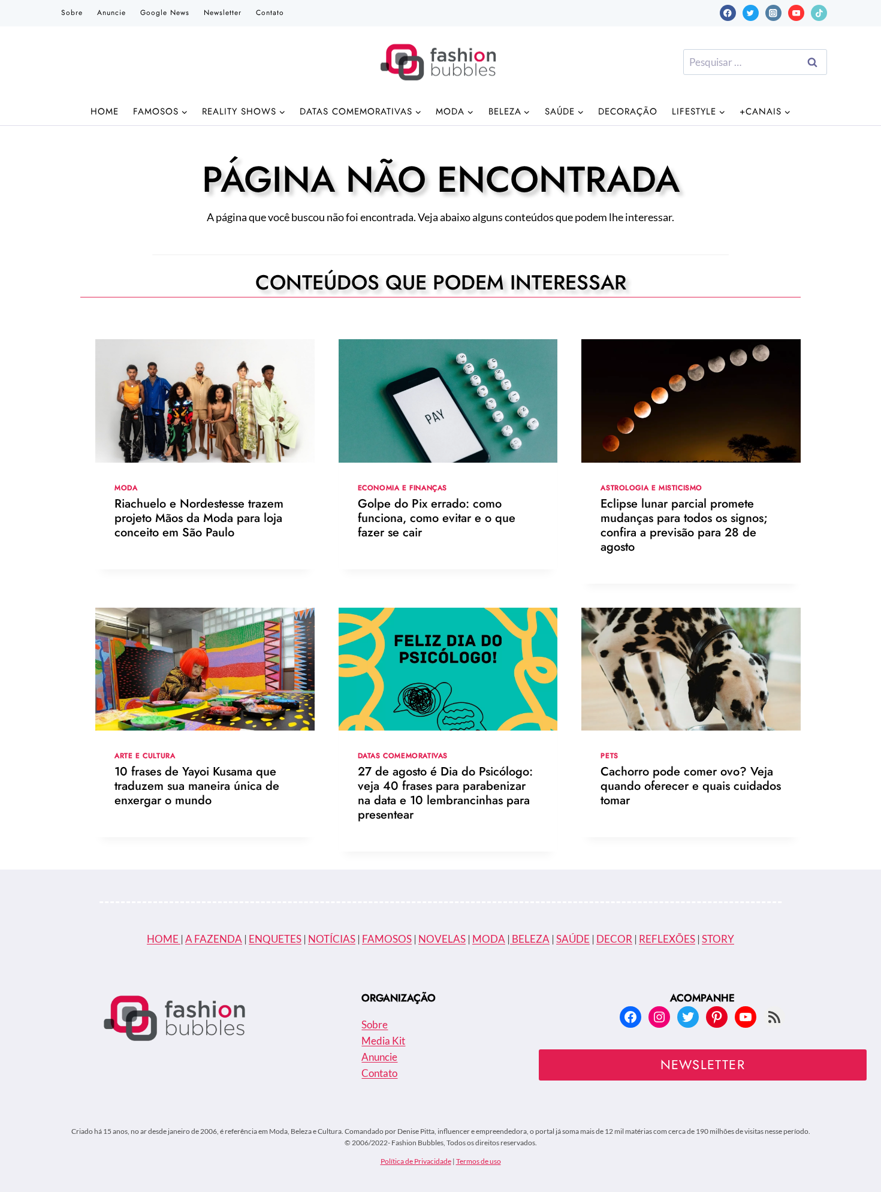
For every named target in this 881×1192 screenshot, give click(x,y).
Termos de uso (478, 1161)
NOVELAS (442, 939)
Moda (125, 487)
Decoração (627, 111)
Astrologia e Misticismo (651, 487)
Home (104, 111)
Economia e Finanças (402, 487)
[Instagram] (773, 13)
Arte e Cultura (144, 755)
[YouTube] (796, 13)
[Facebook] (728, 13)
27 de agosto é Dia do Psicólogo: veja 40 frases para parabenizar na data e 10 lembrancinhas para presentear (445, 793)
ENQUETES (275, 939)
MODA (488, 939)
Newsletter (223, 12)
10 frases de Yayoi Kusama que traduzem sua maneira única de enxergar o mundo (196, 786)
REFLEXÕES (667, 939)
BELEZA (530, 939)
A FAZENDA (213, 939)
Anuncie (111, 12)
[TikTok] (819, 13)
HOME (163, 939)
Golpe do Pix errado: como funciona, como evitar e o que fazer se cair (436, 518)
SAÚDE (573, 939)
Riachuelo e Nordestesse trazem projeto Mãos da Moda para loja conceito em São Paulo (198, 518)
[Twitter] (751, 13)
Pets (609, 755)
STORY (718, 939)
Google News (164, 12)
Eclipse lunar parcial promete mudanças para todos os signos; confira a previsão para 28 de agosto (684, 525)
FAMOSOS (387, 939)
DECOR (614, 939)
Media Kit (383, 1040)
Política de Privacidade (416, 1161)
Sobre (72, 12)
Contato (270, 12)
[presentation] (205, 401)
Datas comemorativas (403, 755)
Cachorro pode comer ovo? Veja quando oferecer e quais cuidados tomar (691, 786)
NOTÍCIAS (331, 939)
